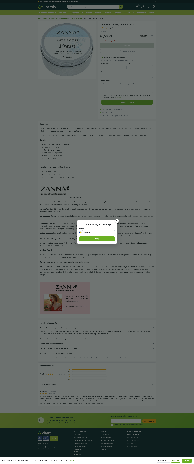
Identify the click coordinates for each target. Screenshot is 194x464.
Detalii (72, 460)
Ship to (81, 228)
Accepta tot (187, 460)
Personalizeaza (163, 460)
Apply (97, 239)
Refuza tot (175, 460)
